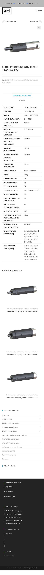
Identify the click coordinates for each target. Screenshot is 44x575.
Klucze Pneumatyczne (13, 517)
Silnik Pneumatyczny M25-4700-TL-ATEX (22, 355)
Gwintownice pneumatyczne (12, 447)
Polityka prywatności (30, 568)
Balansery (5, 459)
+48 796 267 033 (33, 3)
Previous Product (11, 22)
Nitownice (5, 415)
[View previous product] (3, 21)
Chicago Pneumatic (30, 107)
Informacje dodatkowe (22, 95)
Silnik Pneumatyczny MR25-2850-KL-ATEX (22, 398)
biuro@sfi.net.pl (20, 3)
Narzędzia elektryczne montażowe (14, 435)
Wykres (22, 100)
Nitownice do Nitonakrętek (14, 514)
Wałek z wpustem (30, 171)
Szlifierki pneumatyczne (10, 423)
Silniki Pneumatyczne (13, 523)
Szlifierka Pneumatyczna (14, 511)
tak (25, 179)
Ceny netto (9, 3)
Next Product (34, 22)
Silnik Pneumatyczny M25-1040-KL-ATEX (22, 311)
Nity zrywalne (7, 419)
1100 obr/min (28, 129)
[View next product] (40, 21)
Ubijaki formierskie (9, 451)
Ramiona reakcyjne (9, 455)
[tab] (22, 95)
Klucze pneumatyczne (10, 427)
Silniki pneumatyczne (16, 80)
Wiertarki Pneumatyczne (11, 443)
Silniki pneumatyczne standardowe (28, 309)
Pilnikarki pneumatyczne (11, 439)
